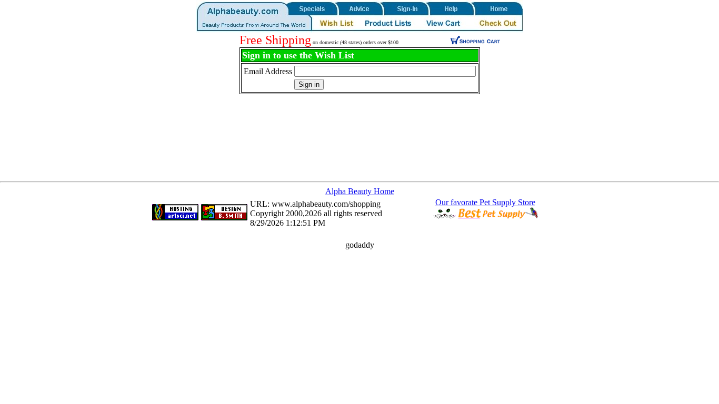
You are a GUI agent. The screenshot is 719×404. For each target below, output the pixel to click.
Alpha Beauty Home (359, 191)
